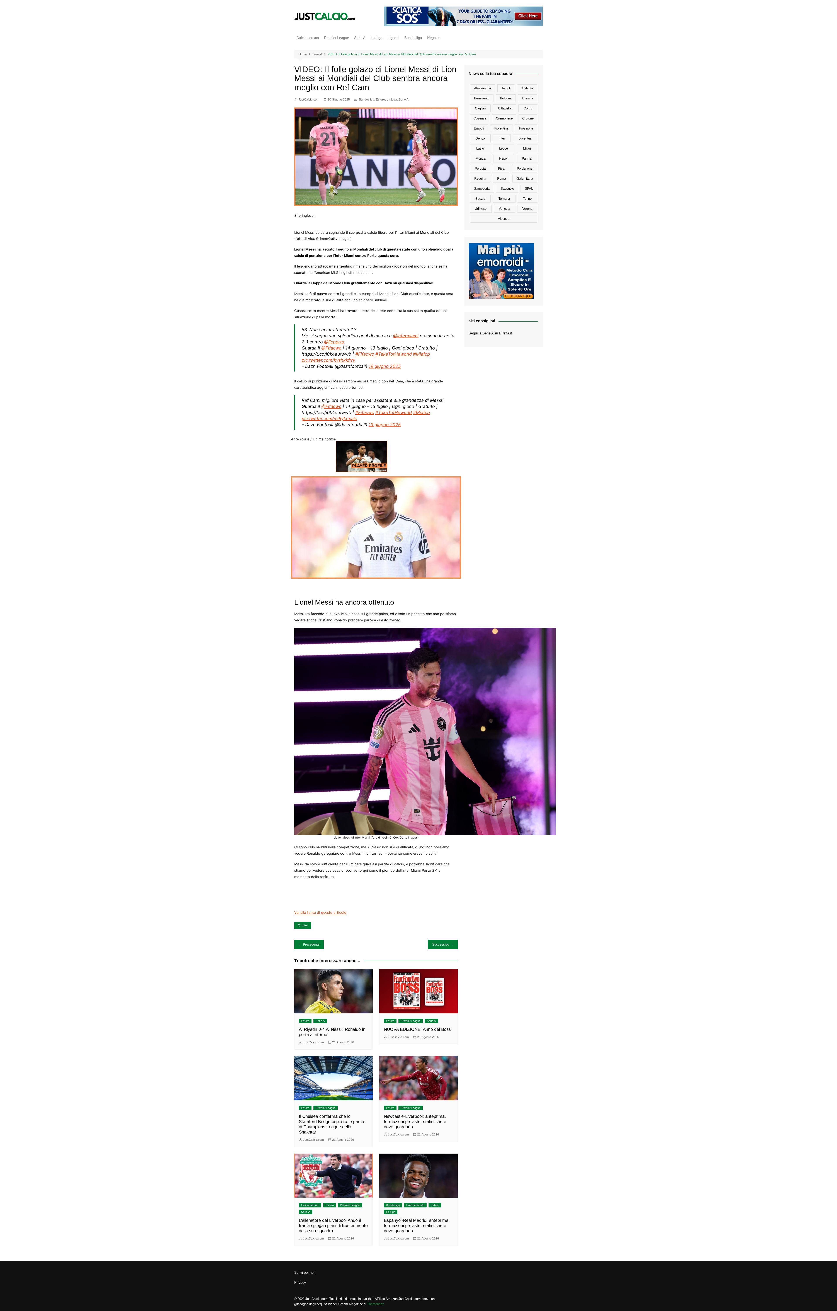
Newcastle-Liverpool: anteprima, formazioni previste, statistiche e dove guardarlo (415, 1121)
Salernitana (525, 178)
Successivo (440, 944)
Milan (527, 148)
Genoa (480, 138)
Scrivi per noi (304, 1272)
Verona (527, 208)
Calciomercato (307, 38)
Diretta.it (505, 333)
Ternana (504, 198)
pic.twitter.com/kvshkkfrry (328, 360)
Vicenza (503, 218)
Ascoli (506, 88)
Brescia (527, 98)
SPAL (529, 188)
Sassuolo (507, 188)
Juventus (525, 138)
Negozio (433, 38)
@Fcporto (334, 341)
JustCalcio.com (308, 99)
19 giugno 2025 (385, 366)
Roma (501, 178)
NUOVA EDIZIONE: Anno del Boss (417, 1029)
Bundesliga (413, 38)
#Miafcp (421, 354)
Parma (526, 158)
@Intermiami (405, 335)
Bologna (506, 98)
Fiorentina (501, 128)
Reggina (480, 178)
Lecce (503, 148)
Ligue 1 (393, 38)
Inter (305, 925)
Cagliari (480, 108)
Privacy (300, 1282)
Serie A (360, 38)
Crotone (528, 118)
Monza (480, 158)
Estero (380, 99)
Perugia (480, 168)
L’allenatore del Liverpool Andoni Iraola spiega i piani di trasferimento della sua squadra (333, 1225)
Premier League (336, 38)
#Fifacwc (364, 354)
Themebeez (375, 1304)
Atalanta (527, 88)
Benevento (481, 98)
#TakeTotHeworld (393, 354)
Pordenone (524, 168)
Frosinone (526, 128)
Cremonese (504, 118)
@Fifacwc (331, 348)
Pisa (501, 168)
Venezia (504, 208)
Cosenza (479, 118)
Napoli (503, 158)
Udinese (481, 208)
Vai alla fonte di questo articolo (320, 912)
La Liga (376, 38)
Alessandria (482, 88)
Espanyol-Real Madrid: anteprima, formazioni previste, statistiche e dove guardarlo (417, 1225)
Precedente (311, 944)
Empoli (479, 128)
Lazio (480, 148)
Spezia (480, 198)
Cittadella (504, 108)
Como (528, 108)
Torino (527, 198)
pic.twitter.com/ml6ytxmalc (329, 418)
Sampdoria (482, 188)
